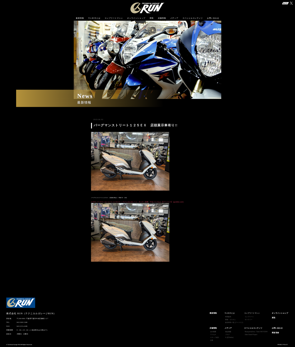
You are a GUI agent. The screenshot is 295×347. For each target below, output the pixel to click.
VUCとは (113, 22)
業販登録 (275, 333)
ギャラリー (113, 26)
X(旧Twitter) (174, 29)
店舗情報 (213, 328)
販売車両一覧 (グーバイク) (234, 322)
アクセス (162, 25)
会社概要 (162, 20)
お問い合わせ (213, 18)
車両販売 (94, 20)
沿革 (162, 34)
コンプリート (249, 317)
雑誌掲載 (174, 20)
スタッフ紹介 (162, 29)
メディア (228, 328)
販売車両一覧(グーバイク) (94, 30)
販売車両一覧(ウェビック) (94, 37)
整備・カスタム (94, 25)
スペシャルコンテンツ (253, 328)
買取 (152, 18)
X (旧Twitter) (229, 337)
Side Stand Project (192, 29)
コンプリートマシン (114, 18)
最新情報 (80, 18)
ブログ (174, 25)
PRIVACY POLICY (282, 344)
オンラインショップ (136, 18)
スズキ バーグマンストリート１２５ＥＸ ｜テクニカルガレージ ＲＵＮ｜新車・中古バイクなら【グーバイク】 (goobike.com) (137, 202)
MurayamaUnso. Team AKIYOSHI (193, 22)
